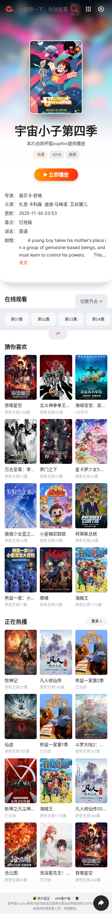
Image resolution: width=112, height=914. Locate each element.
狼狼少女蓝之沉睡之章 (21, 533)
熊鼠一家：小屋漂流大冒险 (21, 598)
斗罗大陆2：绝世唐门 (91, 744)
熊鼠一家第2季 (89, 680)
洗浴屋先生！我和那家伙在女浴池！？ (56, 872)
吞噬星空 (13, 405)
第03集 (71, 319)
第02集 (44, 319)
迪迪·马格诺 (56, 204)
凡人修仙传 (51, 680)
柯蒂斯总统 (86, 533)
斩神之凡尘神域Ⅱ (21, 808)
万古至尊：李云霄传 (21, 469)
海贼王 (81, 598)
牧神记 (11, 680)
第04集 (98, 319)
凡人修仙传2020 (91, 808)
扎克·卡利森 (30, 204)
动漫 (40, 154)
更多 (95, 621)
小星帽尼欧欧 (53, 533)
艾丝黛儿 (78, 204)
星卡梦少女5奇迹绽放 (91, 469)
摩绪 (44, 598)
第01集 (17, 319)
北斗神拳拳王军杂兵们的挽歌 (56, 405)
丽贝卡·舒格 (30, 195)
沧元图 (11, 872)
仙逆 (9, 744)
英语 (23, 231)
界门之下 (48, 469)
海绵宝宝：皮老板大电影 (91, 405)
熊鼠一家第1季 (54, 744)
